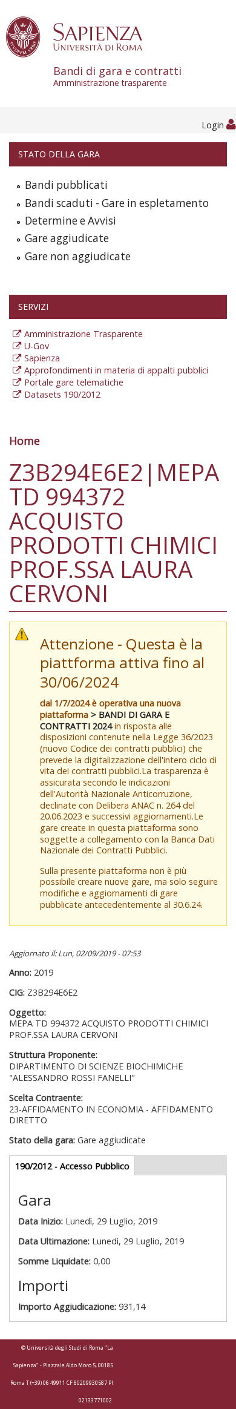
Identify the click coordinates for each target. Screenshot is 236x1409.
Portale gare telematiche (73, 382)
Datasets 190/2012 (62, 394)
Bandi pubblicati (66, 185)
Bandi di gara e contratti (117, 76)
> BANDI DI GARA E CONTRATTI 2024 (104, 720)
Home (24, 440)
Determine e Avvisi (70, 221)
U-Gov (36, 346)
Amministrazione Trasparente (83, 334)
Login (214, 125)
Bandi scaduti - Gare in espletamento (117, 203)
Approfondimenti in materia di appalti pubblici (116, 370)
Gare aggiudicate (67, 238)
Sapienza (42, 358)
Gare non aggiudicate (78, 256)
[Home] (81, 36)
